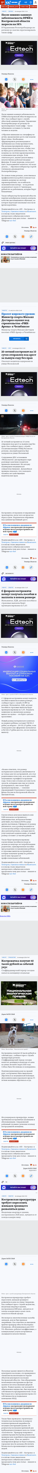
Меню (2, 2)
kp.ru (35, 227)
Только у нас (24, 6)
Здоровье (10, 11)
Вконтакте (31, 211)
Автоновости (9, 573)
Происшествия (12, 957)
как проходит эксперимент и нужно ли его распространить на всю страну (19, 528)
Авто (9, 348)
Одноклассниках (18, 211)
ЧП (6, 1182)
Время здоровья (10, 242)
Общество (4, 310)
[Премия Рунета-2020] (19, 2)
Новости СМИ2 (5, 916)
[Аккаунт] (35, 2)
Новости (4, 6)
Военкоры (33, 6)
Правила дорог (14, 6)
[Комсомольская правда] (11, 2)
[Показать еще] (32, 79)
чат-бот (12, 220)
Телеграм (5, 211)
